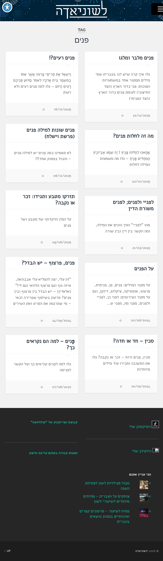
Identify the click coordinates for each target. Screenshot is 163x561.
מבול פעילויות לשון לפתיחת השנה (107, 485)
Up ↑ (7, 551)
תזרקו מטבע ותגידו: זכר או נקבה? (49, 199)
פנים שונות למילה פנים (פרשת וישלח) (51, 133)
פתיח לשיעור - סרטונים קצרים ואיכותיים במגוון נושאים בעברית (104, 516)
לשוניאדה (141, 551)
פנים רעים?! (62, 57)
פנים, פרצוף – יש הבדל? (48, 262)
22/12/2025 (141, 115)
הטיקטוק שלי (140, 426)
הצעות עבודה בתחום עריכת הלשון (53, 453)
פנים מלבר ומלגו (134, 57)
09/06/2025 (61, 242)
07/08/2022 (61, 387)
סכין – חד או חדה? (133, 340)
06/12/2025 (62, 175)
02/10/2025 (141, 181)
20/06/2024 (140, 320)
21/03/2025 (141, 248)
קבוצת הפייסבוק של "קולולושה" (54, 422)
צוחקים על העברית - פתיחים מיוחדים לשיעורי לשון (106, 499)
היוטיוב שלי (141, 451)
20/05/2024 (140, 386)
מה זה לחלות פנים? (133, 135)
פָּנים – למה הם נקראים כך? (51, 344)
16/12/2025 (62, 109)
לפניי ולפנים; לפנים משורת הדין (133, 205)
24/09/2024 (61, 320)
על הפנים (144, 268)
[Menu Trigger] (157, 9)
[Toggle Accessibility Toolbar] (7, 7)
